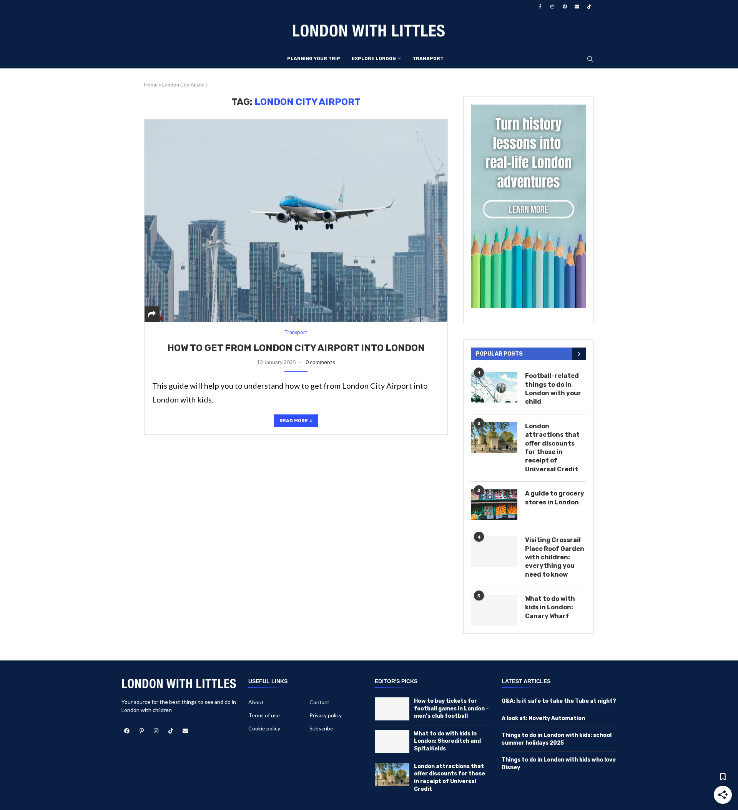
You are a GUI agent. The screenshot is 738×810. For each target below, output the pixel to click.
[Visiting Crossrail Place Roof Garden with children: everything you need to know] (494, 551)
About (256, 702)
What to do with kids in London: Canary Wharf (550, 607)
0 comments (320, 362)
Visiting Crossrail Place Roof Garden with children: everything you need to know (554, 557)
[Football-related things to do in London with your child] (494, 387)
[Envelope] (185, 730)
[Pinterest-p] (141, 730)
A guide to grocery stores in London (554, 498)
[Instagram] (552, 6)
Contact (319, 702)
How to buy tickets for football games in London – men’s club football (451, 708)
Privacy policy (325, 715)
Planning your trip (313, 58)
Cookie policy (264, 728)
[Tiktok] (589, 6)
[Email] (577, 6)
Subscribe (321, 728)
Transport (428, 58)
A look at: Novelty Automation (543, 718)
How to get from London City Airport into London (296, 348)
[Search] (590, 59)
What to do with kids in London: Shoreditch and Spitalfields (447, 741)
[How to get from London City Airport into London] (296, 220)
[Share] (152, 314)
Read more (293, 420)
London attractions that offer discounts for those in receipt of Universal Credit (552, 447)
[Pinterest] (564, 6)
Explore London (374, 58)
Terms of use (264, 715)
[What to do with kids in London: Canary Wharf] (494, 610)
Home (151, 84)
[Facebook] (540, 6)
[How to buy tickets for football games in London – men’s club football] (392, 708)
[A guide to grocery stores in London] (494, 504)
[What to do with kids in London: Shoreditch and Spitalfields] (392, 741)
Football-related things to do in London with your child (553, 388)
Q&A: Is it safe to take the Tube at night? (559, 701)
